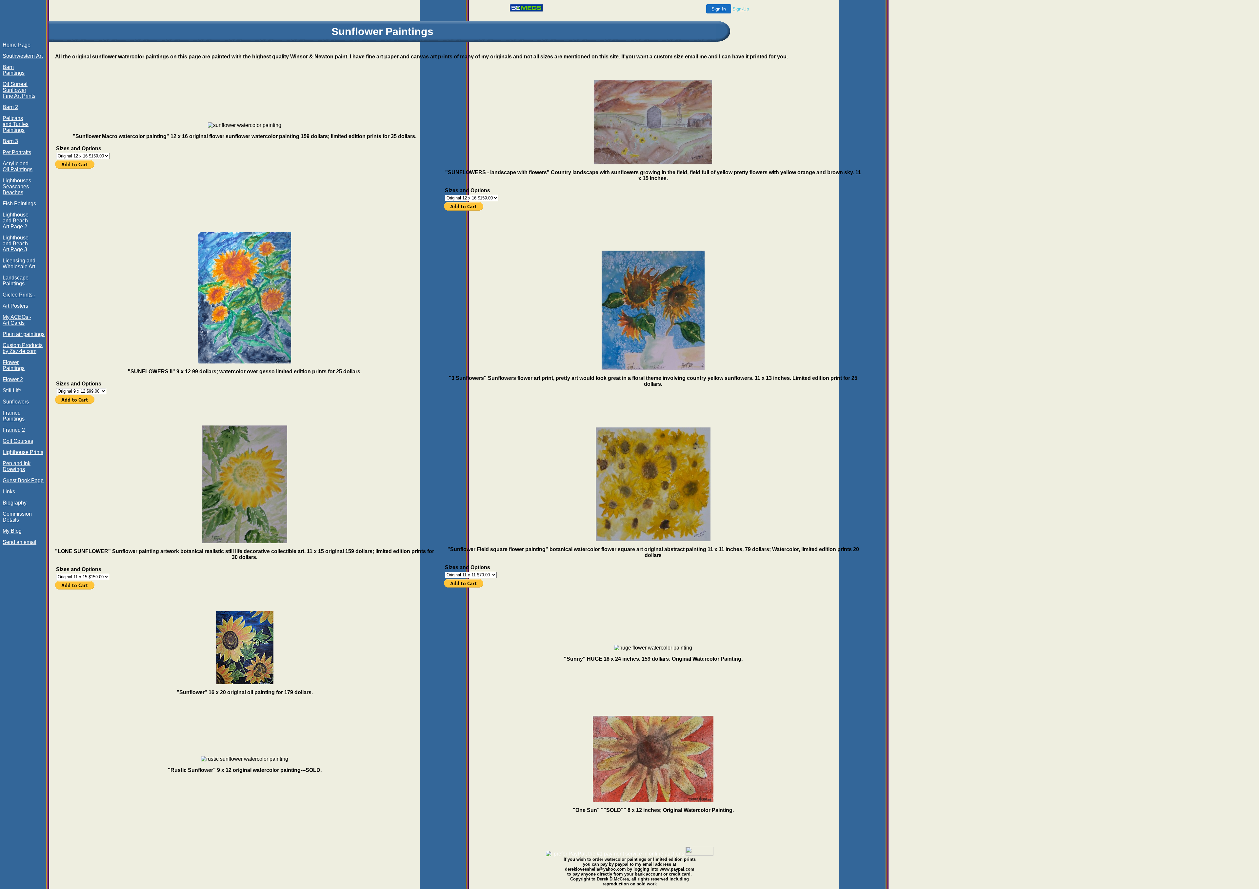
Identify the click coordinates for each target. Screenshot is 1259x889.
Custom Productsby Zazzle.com (23, 348)
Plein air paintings (24, 334)
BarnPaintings (14, 70)
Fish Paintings (19, 203)
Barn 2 (10, 107)
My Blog (12, 531)
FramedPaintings (14, 416)
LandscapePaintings (16, 280)
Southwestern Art (23, 56)
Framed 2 (14, 430)
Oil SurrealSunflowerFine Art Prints (19, 90)
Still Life (12, 390)
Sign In (718, 8)
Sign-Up (740, 8)
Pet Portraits (17, 152)
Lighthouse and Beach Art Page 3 (16, 243)
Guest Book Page (23, 480)
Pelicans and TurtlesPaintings (16, 124)
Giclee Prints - (19, 295)
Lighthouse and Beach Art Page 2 (16, 220)
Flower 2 (13, 379)
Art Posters (15, 306)
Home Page (16, 45)
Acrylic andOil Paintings (17, 166)
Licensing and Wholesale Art (19, 263)
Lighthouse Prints (23, 452)
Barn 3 (10, 141)
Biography (15, 503)
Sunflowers (16, 401)
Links (9, 491)
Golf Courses (18, 441)
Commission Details (17, 517)
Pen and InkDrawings (16, 466)
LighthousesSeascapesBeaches (17, 186)
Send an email (19, 542)
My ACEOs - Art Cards (17, 320)
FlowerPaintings (14, 365)
